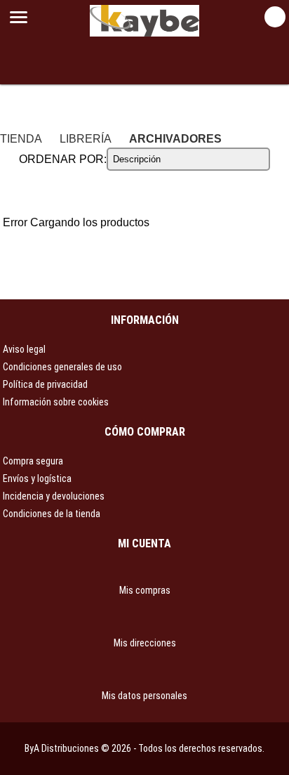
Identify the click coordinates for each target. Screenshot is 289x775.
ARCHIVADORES (175, 139)
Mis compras (144, 590)
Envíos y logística (37, 478)
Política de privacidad (45, 384)
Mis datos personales (144, 695)
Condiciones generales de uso (62, 366)
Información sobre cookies (56, 402)
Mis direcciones (145, 643)
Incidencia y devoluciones (54, 496)
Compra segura (33, 461)
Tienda (21, 139)
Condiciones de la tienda (51, 513)
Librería (86, 139)
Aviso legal (24, 349)
